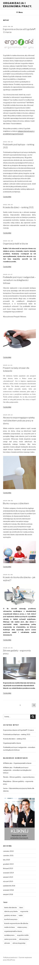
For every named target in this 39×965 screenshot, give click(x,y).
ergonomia (24, 911)
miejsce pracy (22, 927)
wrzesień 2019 (8, 873)
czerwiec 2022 (8, 851)
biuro (21, 907)
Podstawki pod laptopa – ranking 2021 (16, 734)
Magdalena (7, 781)
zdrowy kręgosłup (19, 943)
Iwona (5, 788)
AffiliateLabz (7, 763)
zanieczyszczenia (10, 939)
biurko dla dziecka (10, 907)
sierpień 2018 (8, 894)
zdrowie (7, 943)
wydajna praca (9, 935)
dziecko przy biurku (11, 911)
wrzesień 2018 (8, 890)
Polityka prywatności (10, 957)
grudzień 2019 (8, 864)
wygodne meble (23, 935)
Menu (21, 12)
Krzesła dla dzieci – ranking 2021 (18, 207)
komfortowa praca (10, 919)
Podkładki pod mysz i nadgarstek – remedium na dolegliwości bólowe (19, 280)
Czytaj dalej (7, 197)
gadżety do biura (10, 915)
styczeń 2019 (8, 881)
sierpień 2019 (8, 877)
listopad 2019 (8, 868)
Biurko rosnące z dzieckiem (16, 503)
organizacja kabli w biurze (13, 931)
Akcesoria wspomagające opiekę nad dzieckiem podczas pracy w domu (19, 420)
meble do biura (9, 927)
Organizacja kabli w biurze (15, 243)
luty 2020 (6, 860)
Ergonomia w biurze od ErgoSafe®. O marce (18, 730)
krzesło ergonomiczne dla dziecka (16, 923)
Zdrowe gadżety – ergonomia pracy (22, 777)
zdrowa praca (23, 939)
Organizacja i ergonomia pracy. (17, 5)
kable (21, 915)
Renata (5, 777)
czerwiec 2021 (8, 855)
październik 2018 (9, 886)
